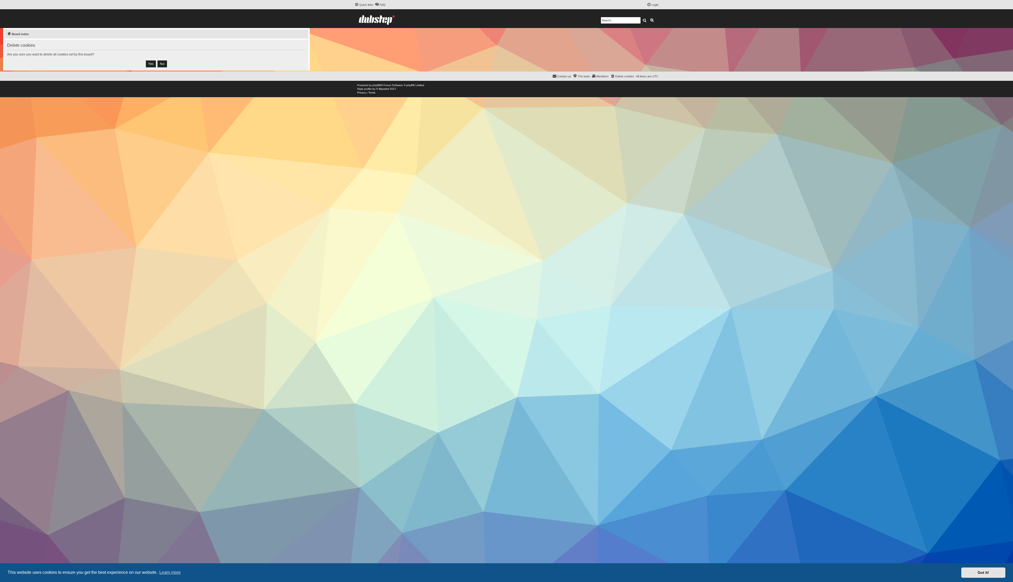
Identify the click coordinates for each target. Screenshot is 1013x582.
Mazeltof (384, 88)
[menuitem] (380, 5)
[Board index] (377, 19)
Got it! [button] (983, 572)
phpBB (376, 85)
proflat (368, 88)
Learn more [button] (170, 572)
